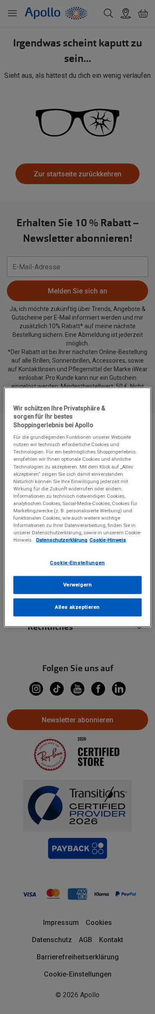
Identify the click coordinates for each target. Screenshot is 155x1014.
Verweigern (77, 585)
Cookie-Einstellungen (77, 563)
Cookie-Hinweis (108, 540)
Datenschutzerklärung (61, 540)
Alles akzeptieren (77, 607)
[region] (77, 507)
